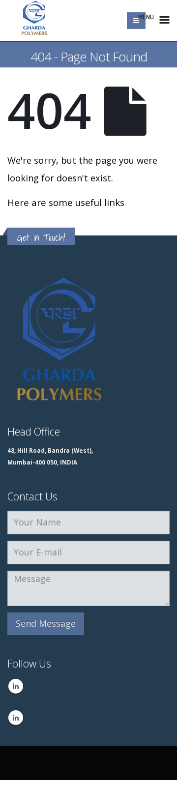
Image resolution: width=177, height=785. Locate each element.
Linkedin (15, 686)
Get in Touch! (41, 237)
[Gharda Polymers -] (34, 20)
